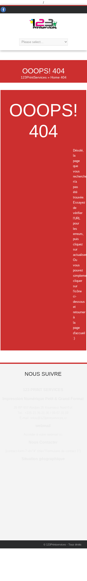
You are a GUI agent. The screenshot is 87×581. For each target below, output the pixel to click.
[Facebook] (3, 10)
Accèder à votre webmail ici (43, 434)
